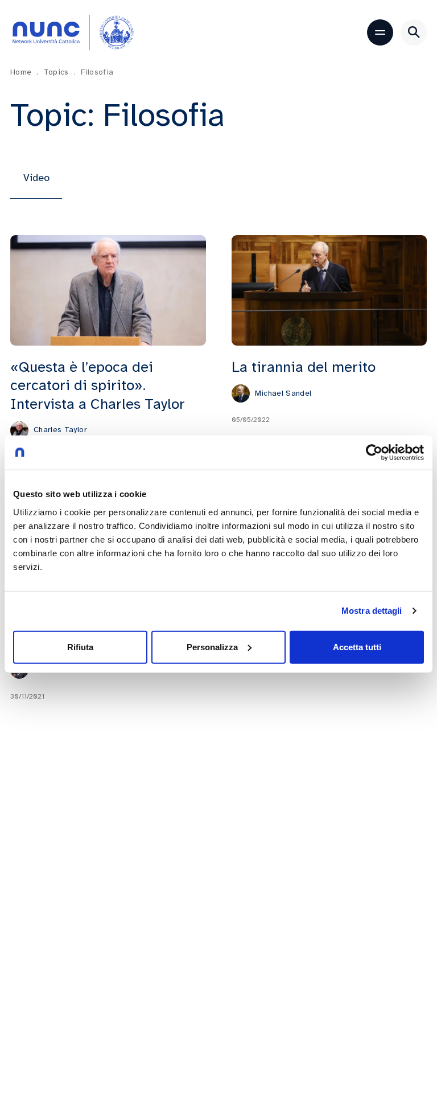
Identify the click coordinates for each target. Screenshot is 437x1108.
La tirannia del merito (304, 367)
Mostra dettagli (371, 610)
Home (24, 72)
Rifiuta (80, 646)
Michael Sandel (283, 393)
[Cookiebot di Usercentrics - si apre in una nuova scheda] (374, 452)
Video (36, 177)
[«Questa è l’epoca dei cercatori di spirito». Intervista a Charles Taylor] (108, 290)
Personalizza (212, 646)
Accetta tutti (357, 646)
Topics (60, 72)
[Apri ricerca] (414, 32)
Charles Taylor (60, 429)
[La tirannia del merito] (329, 290)
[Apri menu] (380, 32)
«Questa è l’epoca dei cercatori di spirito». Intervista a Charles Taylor (97, 385)
